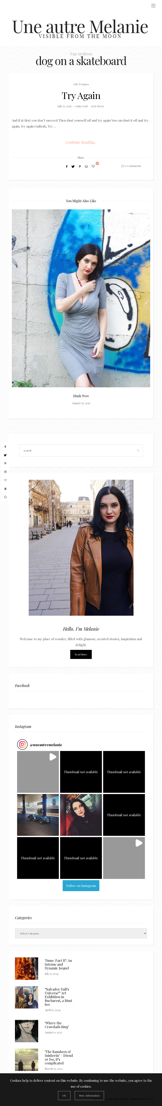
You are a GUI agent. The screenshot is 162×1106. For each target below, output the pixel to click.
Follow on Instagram (81, 886)
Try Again (81, 95)
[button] (38, 772)
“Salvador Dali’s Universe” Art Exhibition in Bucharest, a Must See (58, 997)
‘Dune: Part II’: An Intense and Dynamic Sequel (58, 964)
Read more (81, 654)
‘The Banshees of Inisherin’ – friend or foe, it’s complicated (59, 1057)
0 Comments (133, 166)
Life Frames (81, 84)
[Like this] (94, 166)
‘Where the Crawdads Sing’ (57, 1025)
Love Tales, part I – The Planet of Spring (113, 396)
